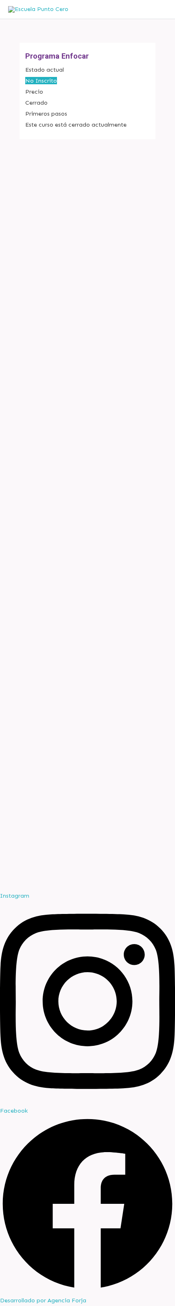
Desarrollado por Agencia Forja (43, 1300)
